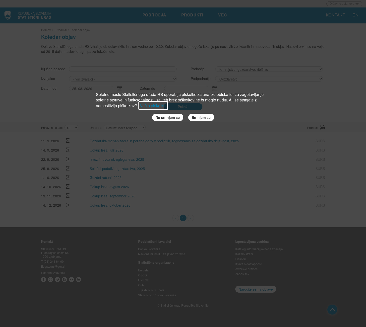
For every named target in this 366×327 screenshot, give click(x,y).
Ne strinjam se (168, 117)
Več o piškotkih (153, 105)
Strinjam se (201, 117)
